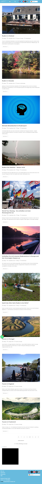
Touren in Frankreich (9, 422)
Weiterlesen (6, 46)
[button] (10, 1)
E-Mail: (2, 481)
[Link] (27, 1)
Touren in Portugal (8, 339)
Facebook (5, 446)
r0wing (4, 38)
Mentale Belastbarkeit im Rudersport (14, 126)
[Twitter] (21, 1)
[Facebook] (20, 1)
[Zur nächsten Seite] (38, 437)
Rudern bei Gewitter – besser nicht (13, 167)
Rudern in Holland (8, 36)
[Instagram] (25, 1)
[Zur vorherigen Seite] (18, 437)
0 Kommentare (28, 38)
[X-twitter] (32, 472)
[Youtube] (23, 1)
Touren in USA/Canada (21, 83)
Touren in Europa (20, 38)
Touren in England (8, 384)
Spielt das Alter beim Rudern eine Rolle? (15, 303)
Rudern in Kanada (8, 81)
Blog (18, 128)
